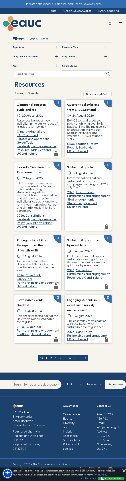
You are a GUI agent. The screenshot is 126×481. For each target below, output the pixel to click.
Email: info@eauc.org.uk (105, 425)
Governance (71, 414)
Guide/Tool (24, 142)
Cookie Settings (88, 478)
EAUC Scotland (108, 11)
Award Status (69, 65)
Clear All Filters (38, 39)
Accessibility (71, 436)
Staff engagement (80, 199)
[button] (7, 473)
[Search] (108, 74)
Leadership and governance (36, 146)
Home (52, 11)
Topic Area (18, 47)
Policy (94, 144)
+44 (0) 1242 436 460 (105, 416)
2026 (20, 215)
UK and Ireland (77, 151)
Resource (23, 150)
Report (72, 147)
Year (15, 65)
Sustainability (71, 440)
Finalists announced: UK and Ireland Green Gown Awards (63, 4)
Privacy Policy (100, 474)
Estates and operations (33, 139)
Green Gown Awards (77, 11)
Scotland (44, 150)
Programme (68, 56)
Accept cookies (112, 478)
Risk (34, 150)
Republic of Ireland (39, 223)
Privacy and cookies (71, 446)
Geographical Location (25, 56)
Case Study (33, 275)
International (85, 192)
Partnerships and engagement (88, 196)
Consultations (35, 215)
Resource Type (70, 47)
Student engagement (82, 203)
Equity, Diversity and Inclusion (69, 425)
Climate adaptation (30, 131)
